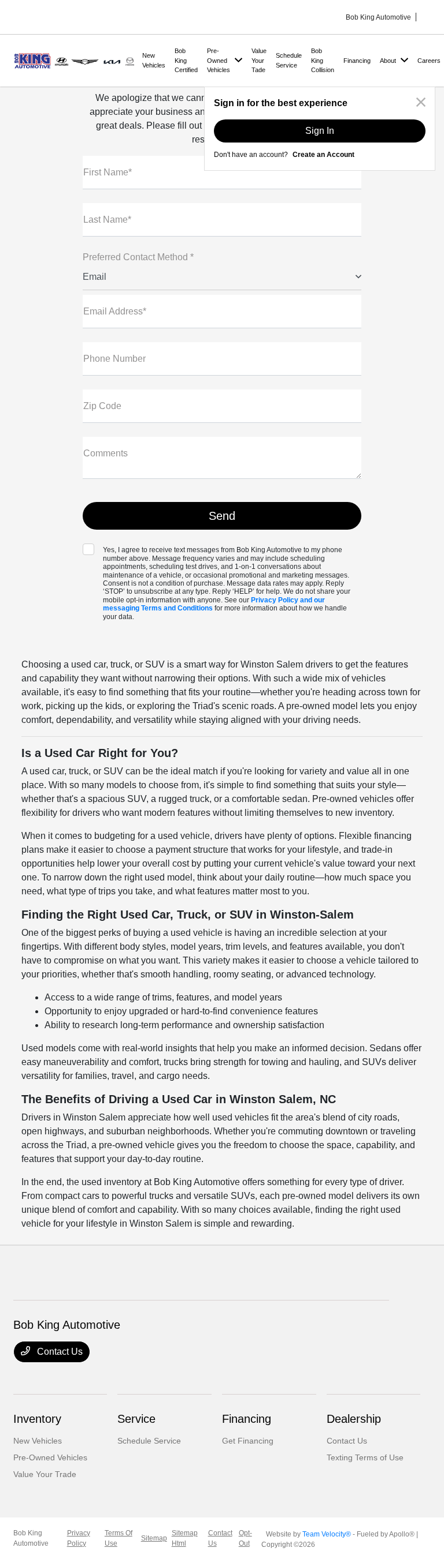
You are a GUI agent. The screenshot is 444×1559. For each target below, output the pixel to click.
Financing (246, 1418)
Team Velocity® (326, 1534)
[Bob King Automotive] (75, 60)
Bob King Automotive (31, 1538)
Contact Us (59, 1351)
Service (136, 1418)
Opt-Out (245, 1538)
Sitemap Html (185, 1538)
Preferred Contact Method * (138, 257)
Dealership (354, 1418)
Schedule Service (149, 1440)
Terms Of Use (118, 1538)
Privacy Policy (78, 1538)
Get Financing (247, 1440)
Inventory (37, 1418)
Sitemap (154, 1538)
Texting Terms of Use (365, 1457)
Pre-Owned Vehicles (50, 1457)
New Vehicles (37, 1440)
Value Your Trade (44, 1474)
